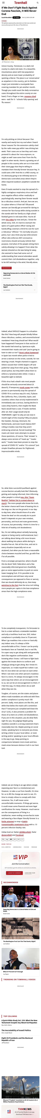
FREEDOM (34, 847)
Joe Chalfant (6, 944)
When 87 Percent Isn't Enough (13, 972)
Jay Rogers (6, 974)
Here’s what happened (28, 352)
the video (10, 220)
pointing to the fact (10, 585)
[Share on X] (3, 839)
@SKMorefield (25, 832)
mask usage (25, 387)
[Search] (37, 3)
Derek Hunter (6, 913)
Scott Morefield (7, 18)
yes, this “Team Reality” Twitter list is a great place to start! (18, 500)
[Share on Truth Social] (7, 839)
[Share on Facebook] (10, 839)
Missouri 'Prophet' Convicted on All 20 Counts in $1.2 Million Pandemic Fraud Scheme (20, 1101)
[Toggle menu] (3, 3)
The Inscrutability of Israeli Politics (16, 1030)
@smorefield (7, 835)
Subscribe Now (30, 873)
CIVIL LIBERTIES (6, 847)
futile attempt (8, 821)
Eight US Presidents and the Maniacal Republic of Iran (17, 1039)
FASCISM (26, 847)
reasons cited (30, 96)
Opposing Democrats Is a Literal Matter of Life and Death (19, 910)
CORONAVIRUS (17, 847)
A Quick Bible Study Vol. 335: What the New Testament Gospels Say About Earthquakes (19, 1021)
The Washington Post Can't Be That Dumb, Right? (19, 941)
